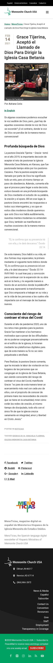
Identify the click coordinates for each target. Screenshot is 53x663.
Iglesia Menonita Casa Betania (20, 440)
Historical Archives (20, 3)
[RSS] (36, 656)
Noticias (19, 429)
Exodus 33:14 (19, 436)
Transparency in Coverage (35, 628)
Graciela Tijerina (35, 436)
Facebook (12, 462)
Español (10, 3)
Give (46, 617)
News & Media (41, 590)
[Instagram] (23, 656)
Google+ (13, 473)
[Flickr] (17, 656)
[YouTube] (42, 656)
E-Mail (11, 479)
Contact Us (42, 3)
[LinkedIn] (30, 656)
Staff (46, 621)
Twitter (28, 462)
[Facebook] (11, 656)
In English (9, 110)
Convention (33, 3)
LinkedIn (29, 473)
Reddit (11, 468)
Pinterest (26, 468)
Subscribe (43, 598)
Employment (42, 625)
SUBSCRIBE (37, 648)
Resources (43, 611)
